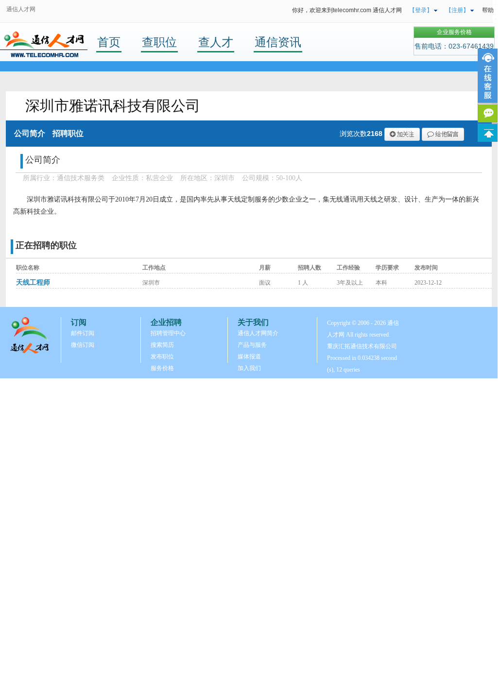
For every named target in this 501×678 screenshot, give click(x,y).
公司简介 (29, 133)
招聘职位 (68, 133)
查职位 (159, 42)
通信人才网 (20, 9)
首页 (109, 42)
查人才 (215, 42)
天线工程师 (33, 282)
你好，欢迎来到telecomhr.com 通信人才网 (347, 10)
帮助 (488, 10)
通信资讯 (278, 42)
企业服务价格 (454, 32)
